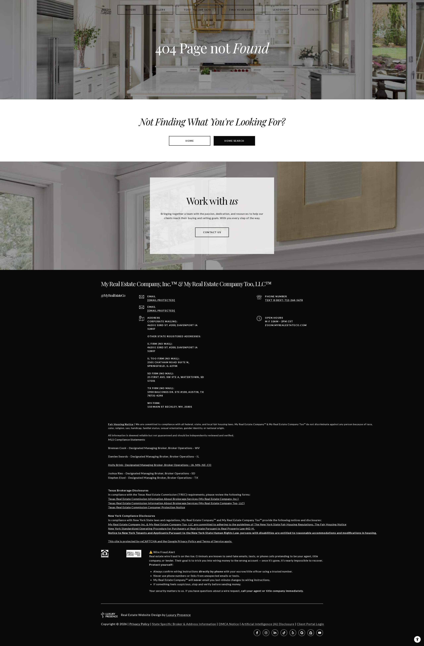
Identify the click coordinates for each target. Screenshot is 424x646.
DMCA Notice (229, 624)
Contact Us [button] (212, 232)
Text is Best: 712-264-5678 (284, 300)
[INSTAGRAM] (266, 632)
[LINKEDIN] (275, 632)
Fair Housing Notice (120, 424)
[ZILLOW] (310, 632)
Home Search (234, 140)
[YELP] (293, 632)
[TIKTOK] (284, 632)
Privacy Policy (139, 624)
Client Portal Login (310, 624)
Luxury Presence (178, 615)
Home (190, 140)
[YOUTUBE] (319, 632)
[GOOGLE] (301, 632)
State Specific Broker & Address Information (184, 624)
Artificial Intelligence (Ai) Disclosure (267, 624)
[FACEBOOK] (257, 632)
